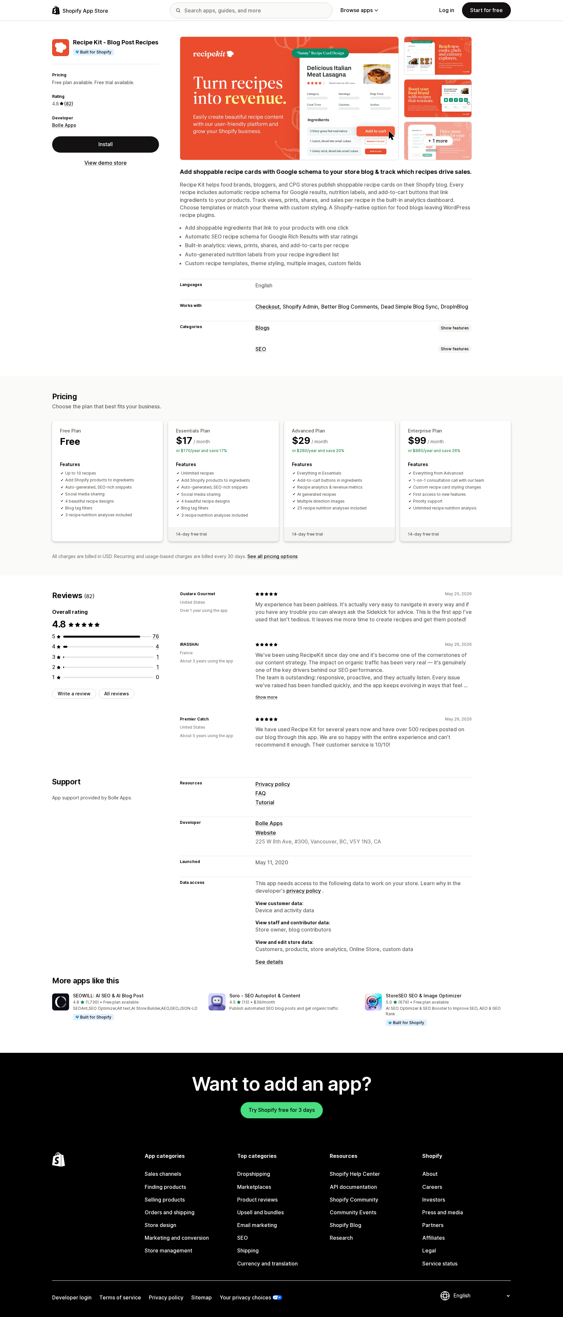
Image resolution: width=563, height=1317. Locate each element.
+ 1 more (438, 141)
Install (105, 144)
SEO (260, 349)
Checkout (267, 306)
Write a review (74, 694)
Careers (432, 1187)
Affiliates (433, 1237)
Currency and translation (267, 1263)
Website (265, 832)
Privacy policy (272, 784)
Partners (432, 1225)
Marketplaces (254, 1187)
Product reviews (257, 1199)
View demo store (105, 162)
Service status (439, 1263)
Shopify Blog (345, 1225)
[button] (125, 1007)
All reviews (116, 694)
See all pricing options (272, 556)
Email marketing (257, 1225)
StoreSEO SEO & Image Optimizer (423, 995)
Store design (160, 1225)
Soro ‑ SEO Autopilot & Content (264, 995)
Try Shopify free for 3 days (282, 1110)
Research (341, 1237)
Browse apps (356, 10)
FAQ (260, 793)
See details (269, 962)
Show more (266, 697)
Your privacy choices (245, 1297)
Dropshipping (253, 1174)
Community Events (353, 1212)
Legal (429, 1250)
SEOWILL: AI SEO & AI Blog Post (108, 995)
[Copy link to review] (219, 594)
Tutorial (264, 802)
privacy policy (303, 890)
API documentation (353, 1187)
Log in (446, 10)
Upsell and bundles (260, 1212)
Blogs (262, 328)
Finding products (165, 1187)
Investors (433, 1199)
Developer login (72, 1297)
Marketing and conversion (177, 1237)
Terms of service (120, 1297)
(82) (68, 103)
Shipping (248, 1250)
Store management (168, 1250)
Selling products (165, 1199)
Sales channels (163, 1174)
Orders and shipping (170, 1212)
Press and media (442, 1212)
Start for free (486, 10)
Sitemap (201, 1297)
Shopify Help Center (355, 1174)
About (430, 1174)
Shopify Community (354, 1199)
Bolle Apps (64, 125)
